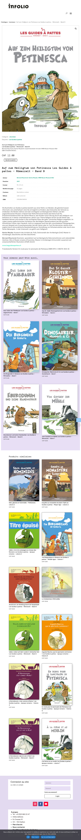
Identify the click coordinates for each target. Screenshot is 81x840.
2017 (18, 181)
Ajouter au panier (10, 160)
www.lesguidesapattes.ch (11, 245)
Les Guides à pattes (15, 139)
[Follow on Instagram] (35, 804)
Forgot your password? (50, 792)
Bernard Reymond (22, 178)
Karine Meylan (33, 178)
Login (57, 796)
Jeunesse (12, 22)
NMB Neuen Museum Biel (46, 178)
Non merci (35, 837)
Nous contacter (19, 827)
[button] (76, 28)
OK (28, 837)
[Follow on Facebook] (40, 804)
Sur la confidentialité (48, 837)
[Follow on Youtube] (46, 804)
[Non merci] (79, 835)
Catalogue (4, 22)
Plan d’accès (17, 824)
